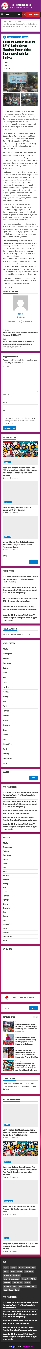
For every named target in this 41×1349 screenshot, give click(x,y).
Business (6, 658)
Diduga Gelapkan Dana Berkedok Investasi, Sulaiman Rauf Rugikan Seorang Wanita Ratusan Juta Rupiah (18, 544)
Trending (25, 37)
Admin (7, 62)
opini (4, 701)
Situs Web (6, 410)
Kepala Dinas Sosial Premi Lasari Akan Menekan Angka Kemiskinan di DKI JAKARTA (20, 332)
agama (6, 1268)
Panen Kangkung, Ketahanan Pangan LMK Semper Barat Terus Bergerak (18, 508)
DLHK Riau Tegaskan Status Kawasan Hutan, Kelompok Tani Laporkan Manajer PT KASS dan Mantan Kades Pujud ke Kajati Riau (20, 579)
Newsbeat (6, 692)
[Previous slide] (34, 1017)
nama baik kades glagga (11, 1279)
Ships (15, 1286)
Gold (33, 1268)
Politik (5, 706)
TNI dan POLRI (7, 744)
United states (8, 1290)
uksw (34, 1286)
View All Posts (28, 321)
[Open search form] (19, 14)
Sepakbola (6, 725)
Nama (6, 395)
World (5, 763)
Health (5, 682)
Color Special (7, 663)
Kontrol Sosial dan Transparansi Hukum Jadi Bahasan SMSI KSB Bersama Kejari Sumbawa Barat (20, 599)
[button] (2, 14)
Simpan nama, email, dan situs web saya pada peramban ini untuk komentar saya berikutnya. (20, 420)
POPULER (6, 715)
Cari (5, 556)
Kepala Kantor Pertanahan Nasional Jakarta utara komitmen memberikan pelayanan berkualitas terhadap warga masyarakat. (18, 343)
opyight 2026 (14, 1346)
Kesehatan (16, 1275)
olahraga (5, 696)
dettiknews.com (21, 5)
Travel (5, 749)
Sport (21, 1286)
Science (5, 720)
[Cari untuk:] (16, 778)
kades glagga (29, 1271)
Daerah (5, 672)
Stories (5, 734)
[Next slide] (37, 1017)
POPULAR (18, 37)
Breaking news (7, 653)
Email (5, 402)
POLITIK (33, 1279)
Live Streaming (33, 14)
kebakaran (7, 1275)
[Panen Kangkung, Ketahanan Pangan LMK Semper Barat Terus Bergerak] (20, 493)
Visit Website (12, 321)
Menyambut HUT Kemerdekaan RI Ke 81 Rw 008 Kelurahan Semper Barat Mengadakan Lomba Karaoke (20, 607)
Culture (5, 668)
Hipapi (13, 1271)
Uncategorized (7, 758)
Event (5, 677)
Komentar (7, 366)
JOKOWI (19, 1271)
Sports (5, 730)
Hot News (10, 37)
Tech (4, 739)
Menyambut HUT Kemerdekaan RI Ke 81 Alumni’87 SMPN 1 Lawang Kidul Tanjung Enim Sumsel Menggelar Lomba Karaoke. (20, 617)
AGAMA (5, 649)
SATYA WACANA (17, 1282)
